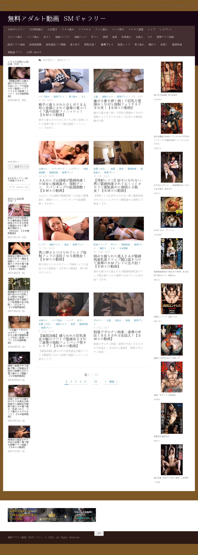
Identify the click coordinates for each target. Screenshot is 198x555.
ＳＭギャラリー (16, 29)
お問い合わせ (34, 52)
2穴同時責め (36, 29)
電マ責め (139, 44)
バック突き (118, 29)
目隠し (164, 44)
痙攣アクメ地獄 (165, 37)
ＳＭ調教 (123, 248)
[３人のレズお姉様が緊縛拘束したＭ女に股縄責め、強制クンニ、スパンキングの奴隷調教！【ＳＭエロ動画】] (64, 153)
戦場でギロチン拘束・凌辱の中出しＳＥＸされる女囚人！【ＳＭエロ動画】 (117, 335)
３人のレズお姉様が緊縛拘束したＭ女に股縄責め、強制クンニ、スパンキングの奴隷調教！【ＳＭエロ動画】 (62, 186)
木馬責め (126, 37)
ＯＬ (84, 97)
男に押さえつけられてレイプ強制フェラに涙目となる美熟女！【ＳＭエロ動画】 (62, 256)
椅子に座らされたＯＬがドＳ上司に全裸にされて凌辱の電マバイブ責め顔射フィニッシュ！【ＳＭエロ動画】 (62, 110)
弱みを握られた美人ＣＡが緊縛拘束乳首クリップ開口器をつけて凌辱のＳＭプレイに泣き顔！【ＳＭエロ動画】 (117, 261)
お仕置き (52, 29)
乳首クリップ (100, 244)
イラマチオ (84, 29)
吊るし (47, 37)
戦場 (128, 320)
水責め (139, 37)
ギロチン (98, 320)
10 (95, 381)
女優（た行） (45, 324)
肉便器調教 (35, 44)
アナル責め (68, 29)
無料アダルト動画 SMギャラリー (57, 18)
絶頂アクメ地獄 (16, 44)
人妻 (96, 97)
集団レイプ (124, 44)
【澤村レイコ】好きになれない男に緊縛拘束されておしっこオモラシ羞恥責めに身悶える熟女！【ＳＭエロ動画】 (117, 186)
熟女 (121, 169)
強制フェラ (80, 37)
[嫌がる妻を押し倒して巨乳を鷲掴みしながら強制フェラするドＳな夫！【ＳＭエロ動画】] (119, 80)
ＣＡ (113, 248)
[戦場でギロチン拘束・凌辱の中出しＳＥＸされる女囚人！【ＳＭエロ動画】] (119, 304)
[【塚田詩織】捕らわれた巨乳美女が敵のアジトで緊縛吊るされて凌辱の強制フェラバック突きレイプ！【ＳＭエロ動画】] (64, 304)
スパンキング (58, 169)
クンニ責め (101, 29)
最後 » (113, 381)
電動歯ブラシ (15, 52)
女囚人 (118, 320)
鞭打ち (152, 44)
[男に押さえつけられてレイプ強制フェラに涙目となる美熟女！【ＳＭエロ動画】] (64, 228)
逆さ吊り (75, 44)
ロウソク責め (15, 37)
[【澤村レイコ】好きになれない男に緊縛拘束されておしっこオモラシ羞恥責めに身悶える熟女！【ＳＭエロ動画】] (119, 153)
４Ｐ (149, 37)
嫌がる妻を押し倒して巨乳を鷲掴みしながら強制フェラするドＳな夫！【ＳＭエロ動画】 (117, 104)
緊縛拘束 (177, 44)
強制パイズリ (62, 37)
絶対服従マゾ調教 (56, 44)
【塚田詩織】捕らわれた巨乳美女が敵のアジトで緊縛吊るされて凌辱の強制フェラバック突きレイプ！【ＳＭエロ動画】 (62, 341)
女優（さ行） (100, 169)
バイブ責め (33, 37)
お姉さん (43, 169)
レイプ (151, 29)
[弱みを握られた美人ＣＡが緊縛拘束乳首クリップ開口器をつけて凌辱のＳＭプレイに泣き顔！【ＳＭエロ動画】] (119, 228)
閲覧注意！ (90, 44)
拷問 (105, 37)
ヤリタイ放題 (136, 29)
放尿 (114, 37)
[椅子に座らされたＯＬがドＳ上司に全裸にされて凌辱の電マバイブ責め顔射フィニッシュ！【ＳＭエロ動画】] (64, 80)
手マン (95, 37)
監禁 (73, 324)
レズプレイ (165, 29)
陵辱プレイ (107, 44)
